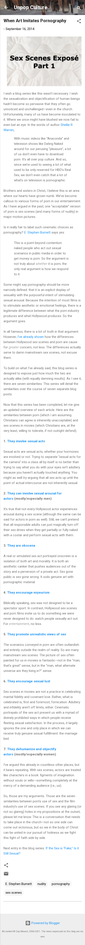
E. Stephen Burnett (37, 232)
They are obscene (21, 546)
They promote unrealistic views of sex (36, 634)
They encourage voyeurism (28, 592)
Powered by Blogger (45, 923)
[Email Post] (6, 875)
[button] (79, 21)
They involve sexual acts (26, 441)
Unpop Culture (30, 7)
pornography (61, 884)
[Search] (79, 8)
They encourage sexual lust (28, 681)
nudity (41, 884)
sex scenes (13, 893)
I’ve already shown (30, 337)
